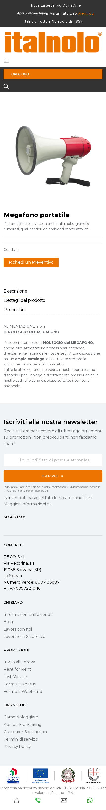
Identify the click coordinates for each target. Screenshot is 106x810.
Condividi (25, 249)
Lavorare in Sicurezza (24, 636)
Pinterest (40, 249)
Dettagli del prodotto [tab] (24, 300)
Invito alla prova (19, 662)
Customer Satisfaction (25, 732)
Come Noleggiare (21, 717)
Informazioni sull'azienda (28, 614)
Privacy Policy (17, 746)
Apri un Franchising (23, 724)
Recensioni (15, 309)
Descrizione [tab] (15, 291)
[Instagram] (15, 526)
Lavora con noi (18, 629)
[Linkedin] (32, 526)
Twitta (33, 249)
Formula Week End (23, 691)
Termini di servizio (21, 739)
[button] (86, 13)
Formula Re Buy (20, 684)
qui (50, 504)
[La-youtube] (23, 526)
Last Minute (15, 676)
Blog (8, 621)
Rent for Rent (17, 669)
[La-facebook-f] (6, 526)
